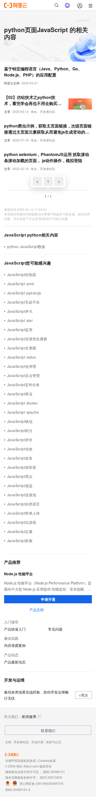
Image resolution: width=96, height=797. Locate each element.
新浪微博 (29, 716)
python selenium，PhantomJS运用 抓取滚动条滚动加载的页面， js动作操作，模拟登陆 (46, 157)
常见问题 (55, 629)
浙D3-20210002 (51, 777)
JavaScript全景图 (21, 347)
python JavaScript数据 (26, 246)
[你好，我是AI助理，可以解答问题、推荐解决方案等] (67, 5)
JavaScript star (20, 320)
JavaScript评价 (20, 439)
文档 (8, 742)
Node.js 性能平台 (18, 573)
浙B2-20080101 (54, 771)
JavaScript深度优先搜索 (27, 338)
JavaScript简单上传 (23, 513)
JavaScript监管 (20, 329)
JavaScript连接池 (21, 494)
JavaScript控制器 (21, 274)
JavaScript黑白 (20, 476)
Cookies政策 (47, 760)
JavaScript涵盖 (20, 485)
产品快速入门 (15, 629)
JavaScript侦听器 (21, 467)
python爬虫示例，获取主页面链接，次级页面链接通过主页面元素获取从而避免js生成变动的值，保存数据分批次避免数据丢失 (48, 129)
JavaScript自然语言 (23, 503)
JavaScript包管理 (21, 366)
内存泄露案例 (15, 645)
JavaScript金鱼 (20, 458)
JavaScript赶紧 (20, 531)
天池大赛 (37, 742)
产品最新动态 (15, 661)
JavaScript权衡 (20, 540)
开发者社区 (21, 742)
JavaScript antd (20, 283)
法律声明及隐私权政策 (20, 760)
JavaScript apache (23, 412)
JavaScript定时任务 (23, 384)
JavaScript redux (21, 357)
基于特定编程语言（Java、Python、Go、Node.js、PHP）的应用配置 (43, 72)
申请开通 (48, 599)
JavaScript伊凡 (20, 311)
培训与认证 (53, 742)
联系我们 (48, 730)
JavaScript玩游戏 (21, 522)
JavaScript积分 (20, 430)
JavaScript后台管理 (23, 375)
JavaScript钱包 (20, 421)
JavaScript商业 (20, 393)
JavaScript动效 (20, 448)
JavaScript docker (22, 403)
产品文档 (36, 609)
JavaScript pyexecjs (24, 292)
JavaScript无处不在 (23, 302)
